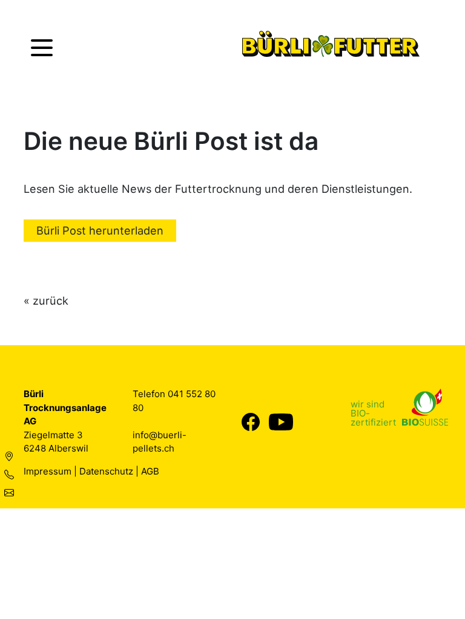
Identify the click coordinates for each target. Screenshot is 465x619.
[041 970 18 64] (9, 474)
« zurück (46, 300)
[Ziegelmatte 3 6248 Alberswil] (9, 456)
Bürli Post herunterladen (99, 230)
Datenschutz (106, 471)
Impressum (47, 471)
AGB (150, 471)
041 (177, 394)
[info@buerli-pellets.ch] (9, 493)
